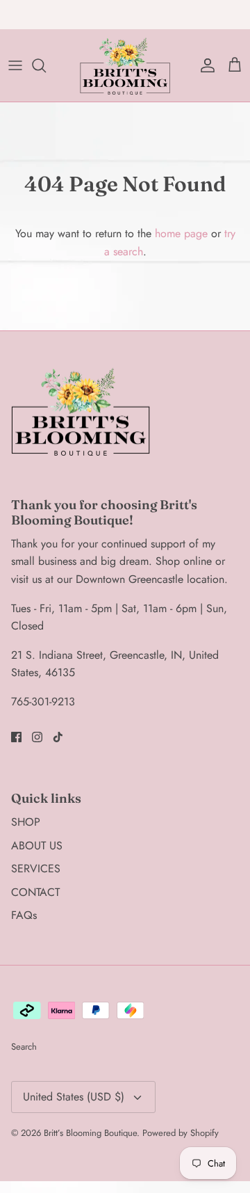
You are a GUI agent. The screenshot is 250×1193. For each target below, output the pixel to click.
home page (181, 233)
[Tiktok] (58, 737)
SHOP (25, 822)
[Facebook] (16, 737)
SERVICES (35, 868)
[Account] (204, 65)
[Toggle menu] (15, 65)
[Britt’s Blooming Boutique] (125, 65)
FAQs (24, 915)
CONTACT (35, 892)
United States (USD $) (73, 1097)
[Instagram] (37, 737)
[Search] (46, 65)
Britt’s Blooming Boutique (90, 1132)
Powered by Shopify (180, 1132)
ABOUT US (36, 846)
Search (24, 1046)
